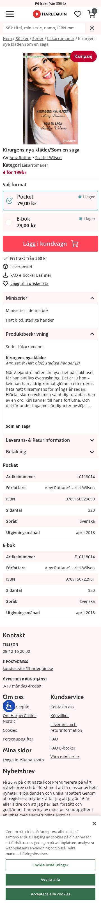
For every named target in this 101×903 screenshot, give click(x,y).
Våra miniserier (64, 756)
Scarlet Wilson (48, 157)
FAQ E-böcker (62, 748)
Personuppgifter (18, 739)
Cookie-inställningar (51, 864)
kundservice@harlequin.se (28, 668)
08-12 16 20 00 (16, 651)
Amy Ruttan (20, 157)
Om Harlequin (16, 706)
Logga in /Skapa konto (23, 760)
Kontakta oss (62, 706)
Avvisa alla (50, 879)
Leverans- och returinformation (66, 727)
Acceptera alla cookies (50, 894)
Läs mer (43, 275)
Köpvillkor (59, 715)
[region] (50, 859)
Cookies (10, 730)
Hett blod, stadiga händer (30, 320)
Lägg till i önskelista (29, 283)
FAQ (54, 739)
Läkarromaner (35, 165)
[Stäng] (94, 823)
